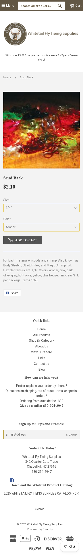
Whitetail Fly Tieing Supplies (45, 524)
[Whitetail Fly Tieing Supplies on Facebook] (12, 480)
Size (6, 200)
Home (7, 77)
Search (39, 509)
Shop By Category (41, 340)
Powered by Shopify (40, 529)
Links (41, 358)
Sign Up (71, 434)
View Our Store (41, 352)
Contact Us (41, 363)
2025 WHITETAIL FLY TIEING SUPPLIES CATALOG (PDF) (41, 493)
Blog (42, 369)
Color (7, 219)
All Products (41, 335)
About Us (41, 346)
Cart (78, 5)
